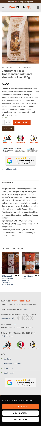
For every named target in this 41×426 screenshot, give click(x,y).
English (11, 2)
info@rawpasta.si (7, 319)
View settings (20, 419)
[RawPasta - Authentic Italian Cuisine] (20, 7)
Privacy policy (9, 368)
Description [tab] (7, 183)
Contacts (7, 359)
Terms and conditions (12, 363)
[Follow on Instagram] (19, 318)
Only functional (20, 413)
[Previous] (1, 272)
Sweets (5, 67)
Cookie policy (9, 373)
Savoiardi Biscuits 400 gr (27, 277)
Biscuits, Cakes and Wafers (20, 67)
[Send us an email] (23, 318)
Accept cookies (20, 407)
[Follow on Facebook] (15, 318)
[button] (26, 1)
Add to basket (21, 122)
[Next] (39, 272)
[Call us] (27, 318)
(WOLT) (26, 309)
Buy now (8, 129)
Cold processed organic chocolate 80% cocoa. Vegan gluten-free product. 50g (7, 280)
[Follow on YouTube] (31, 318)
